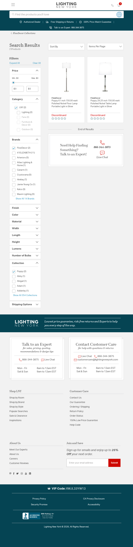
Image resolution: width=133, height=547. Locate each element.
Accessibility (94, 505)
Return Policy (76, 411)
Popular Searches (18, 411)
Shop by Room (16, 398)
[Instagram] (22, 473)
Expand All (15, 63)
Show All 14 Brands (25, 199)
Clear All (37, 63)
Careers (13, 459)
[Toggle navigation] (13, 5)
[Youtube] (26, 473)
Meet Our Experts (18, 450)
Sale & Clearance (18, 416)
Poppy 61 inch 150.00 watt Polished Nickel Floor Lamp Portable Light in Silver (65, 104)
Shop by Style (16, 407)
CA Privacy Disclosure (93, 499)
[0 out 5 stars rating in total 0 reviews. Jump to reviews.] (60, 118)
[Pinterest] (10, 473)
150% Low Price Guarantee (84, 420)
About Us (14, 454)
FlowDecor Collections (23, 33)
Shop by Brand (16, 402)
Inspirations (15, 420)
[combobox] (66, 14)
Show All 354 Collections (25, 295)
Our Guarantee (77, 402)
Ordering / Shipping (80, 407)
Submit (114, 463)
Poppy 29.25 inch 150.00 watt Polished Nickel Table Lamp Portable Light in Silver (105, 104)
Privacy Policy (39, 499)
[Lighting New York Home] (66, 5)
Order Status (76, 416)
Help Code (75, 425)
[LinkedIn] (30, 473)
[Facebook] (13, 473)
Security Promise (39, 505)
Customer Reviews (19, 463)
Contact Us (75, 398)
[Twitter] (17, 473)
